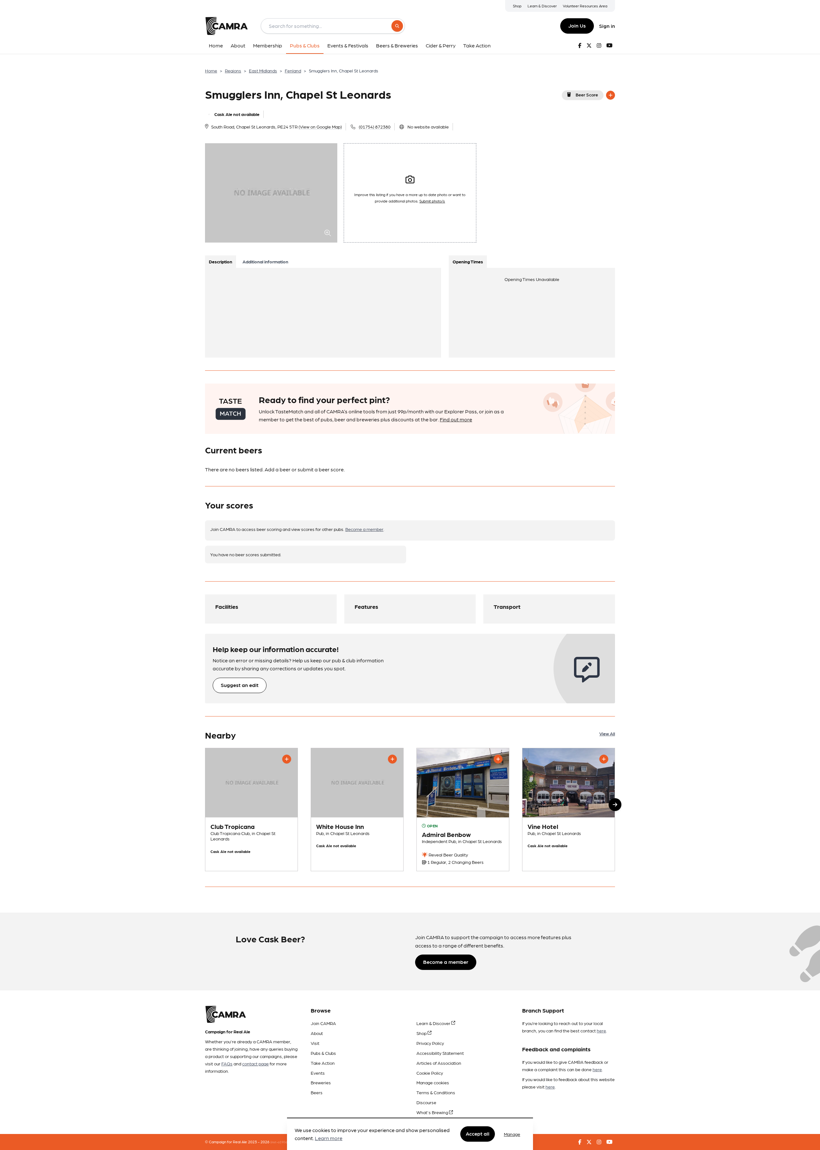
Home (211, 70)
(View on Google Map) (320, 126)
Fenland (293, 70)
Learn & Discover (542, 6)
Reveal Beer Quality (448, 854)
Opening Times (468, 261)
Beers (317, 1092)
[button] (615, 804)
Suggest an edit (239, 685)
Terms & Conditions (435, 1092)
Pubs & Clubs (323, 1052)
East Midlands (263, 70)
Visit (315, 1043)
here (601, 1030)
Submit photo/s (432, 201)
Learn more (328, 1138)
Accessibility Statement (440, 1052)
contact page (255, 1063)
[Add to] (610, 95)
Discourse (426, 1102)
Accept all (477, 1134)
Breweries (321, 1082)
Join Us (577, 25)
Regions (233, 70)
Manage (512, 1134)
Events (318, 1072)
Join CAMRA (323, 1023)
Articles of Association (438, 1062)
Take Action (323, 1062)
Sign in (607, 26)
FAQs (227, 1063)
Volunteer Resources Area (585, 6)
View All (607, 733)
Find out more (456, 419)
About (317, 1033)
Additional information (265, 261)
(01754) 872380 (374, 126)
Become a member (364, 529)
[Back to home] (226, 26)
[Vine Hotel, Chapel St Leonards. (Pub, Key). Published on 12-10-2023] (568, 809)
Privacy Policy (430, 1043)
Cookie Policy (429, 1072)
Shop (517, 6)
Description (220, 261)
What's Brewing (432, 1112)
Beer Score (587, 94)
